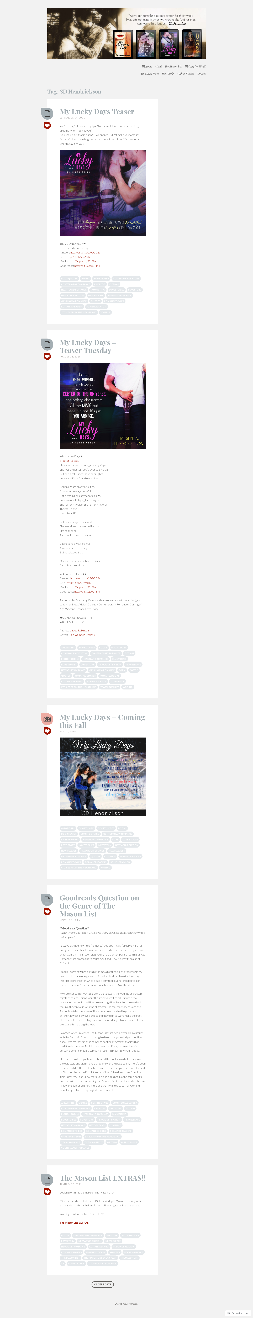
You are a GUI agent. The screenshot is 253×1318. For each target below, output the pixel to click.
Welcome (147, 66)
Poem (122, 670)
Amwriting (68, 647)
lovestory (134, 289)
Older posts (102, 1284)
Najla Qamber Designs (81, 634)
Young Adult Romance (75, 1147)
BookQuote (86, 828)
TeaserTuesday (110, 687)
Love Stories (69, 664)
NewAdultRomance (120, 295)
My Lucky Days (150, 73)
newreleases (117, 850)
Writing (105, 312)
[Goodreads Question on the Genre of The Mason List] (47, 900)
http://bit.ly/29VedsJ (79, 256)
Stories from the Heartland (78, 312)
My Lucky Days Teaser (97, 111)
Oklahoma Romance (74, 301)
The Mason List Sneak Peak (100, 1258)
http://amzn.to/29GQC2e (85, 252)
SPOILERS (115, 1252)
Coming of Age (90, 834)
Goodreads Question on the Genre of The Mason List (99, 905)
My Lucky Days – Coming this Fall (102, 721)
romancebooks (114, 301)
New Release (96, 295)
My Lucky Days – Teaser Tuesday (88, 346)
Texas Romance (70, 1142)
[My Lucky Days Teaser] (47, 114)
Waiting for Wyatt (195, 66)
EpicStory (115, 1108)
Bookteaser (101, 278)
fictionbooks (70, 659)
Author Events (185, 73)
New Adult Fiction (72, 295)
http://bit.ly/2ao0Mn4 (87, 265)
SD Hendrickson (96, 306)
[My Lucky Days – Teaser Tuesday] (47, 345)
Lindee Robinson (79, 630)
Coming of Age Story (126, 278)
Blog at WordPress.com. (126, 1303)
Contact (201, 73)
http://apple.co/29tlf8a (82, 261)
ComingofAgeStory (125, 1103)
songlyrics (117, 681)
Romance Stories (85, 675)
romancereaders (72, 306)
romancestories (71, 1252)
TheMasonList (129, 1258)
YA (62, 1263)
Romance (110, 856)
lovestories (116, 289)
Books (86, 278)
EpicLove (99, 284)
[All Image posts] (47, 719)
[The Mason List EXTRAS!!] (47, 1180)
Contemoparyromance (75, 284)
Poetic (134, 670)
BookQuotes (69, 278)
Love (115, 839)
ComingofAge (99, 1103)
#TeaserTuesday (69, 460)
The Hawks (167, 73)
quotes (95, 301)
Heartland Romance (74, 289)
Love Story (87, 664)
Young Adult (129, 1142)
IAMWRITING (98, 289)
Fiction (114, 284)
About (158, 66)
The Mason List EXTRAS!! (103, 1177)
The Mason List (173, 66)
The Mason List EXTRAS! (74, 1222)
